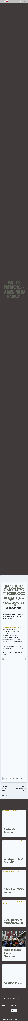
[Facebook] (15, 1010)
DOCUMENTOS (14, 1002)
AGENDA (9, 998)
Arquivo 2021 (14, 279)
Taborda (5, 778)
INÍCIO (4, 998)
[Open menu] (24, 1)
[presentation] (14, 818)
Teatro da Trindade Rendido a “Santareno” (12, 953)
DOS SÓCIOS (6, 1005)
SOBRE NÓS (17, 998)
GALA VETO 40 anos (13, 983)
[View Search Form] (21, 1)
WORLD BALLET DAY (21, 788)
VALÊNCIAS (5, 1002)
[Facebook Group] (12, 1010)
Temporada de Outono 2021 (10, 627)
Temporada (19, 778)
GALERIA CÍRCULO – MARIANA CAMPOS (5, 790)
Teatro (12, 778)
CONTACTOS (15, 1005)
